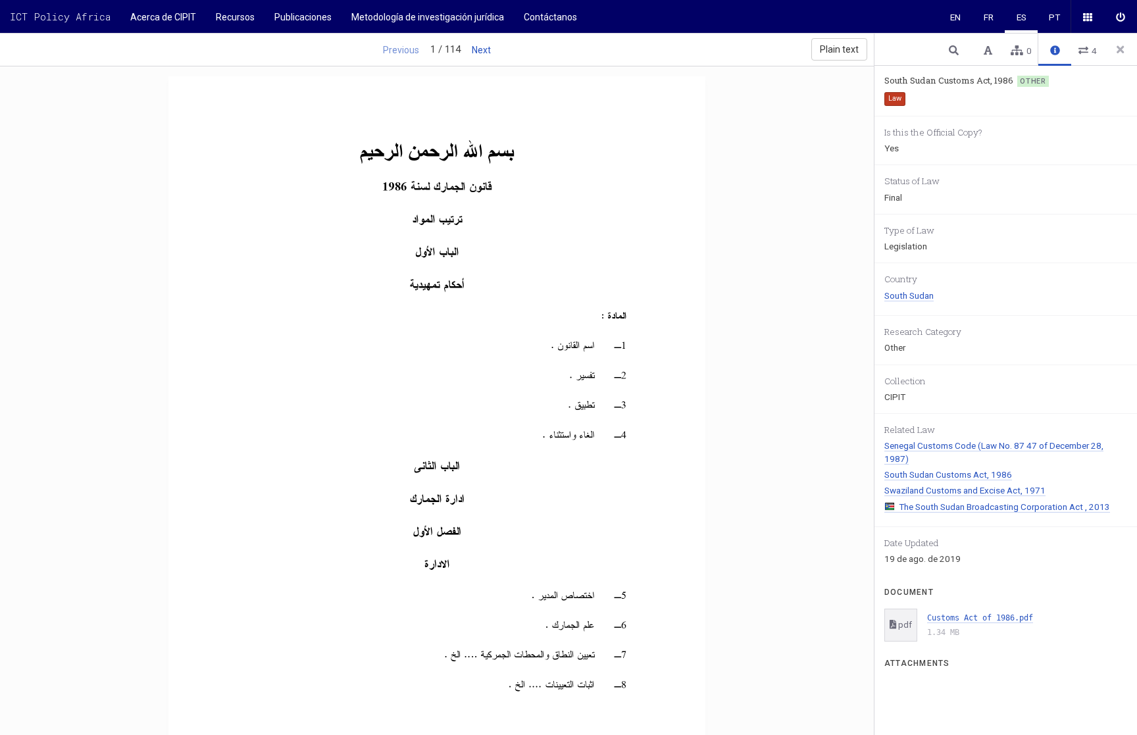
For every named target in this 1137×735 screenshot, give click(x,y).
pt (1054, 17)
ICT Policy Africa (60, 16)
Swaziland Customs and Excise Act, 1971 (965, 490)
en (955, 17)
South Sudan (909, 295)
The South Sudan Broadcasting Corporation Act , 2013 (1004, 506)
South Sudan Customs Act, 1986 (948, 474)
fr (989, 17)
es (1021, 17)
